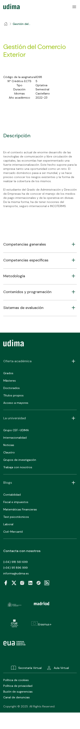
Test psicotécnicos (16, 517)
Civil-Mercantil (13, 531)
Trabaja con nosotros (17, 467)
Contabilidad (12, 494)
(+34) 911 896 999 (15, 567)
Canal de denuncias (16, 697)
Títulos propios (13, 395)
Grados (8, 373)
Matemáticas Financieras (20, 509)
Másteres (9, 380)
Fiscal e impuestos (15, 502)
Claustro (9, 452)
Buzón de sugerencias (18, 691)
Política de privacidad (17, 686)
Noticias (8, 445)
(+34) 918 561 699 (15, 562)
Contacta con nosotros (21, 551)
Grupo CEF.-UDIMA (16, 430)
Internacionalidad (15, 437)
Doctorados (11, 388)
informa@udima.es (16, 573)
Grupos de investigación (19, 460)
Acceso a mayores (15, 403)
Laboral (8, 524)
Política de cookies (16, 680)
